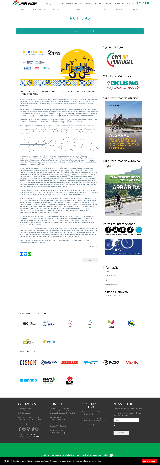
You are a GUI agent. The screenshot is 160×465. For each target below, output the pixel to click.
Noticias (70, 31)
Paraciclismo (103, 9)
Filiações (79, 3)
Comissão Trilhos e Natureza (114, 295)
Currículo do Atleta (111, 284)
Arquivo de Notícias (111, 275)
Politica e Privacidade (81, 455)
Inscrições (119, 3)
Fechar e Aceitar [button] (149, 461)
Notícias (107, 271)
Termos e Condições (95, 455)
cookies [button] (98, 461)
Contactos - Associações (26, 434)
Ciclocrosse (134, 9)
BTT (68, 9)
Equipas (107, 280)
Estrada (56, 9)
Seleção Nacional (38, 9)
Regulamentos (67, 3)
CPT (146, 9)
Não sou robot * (119, 423)
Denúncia (105, 455)
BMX (78, 9)
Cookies (71, 455)
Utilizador (108, 3)
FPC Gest (98, 3)
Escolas (119, 9)
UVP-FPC (22, 9)
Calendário (130, 3)
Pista (89, 9)
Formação (89, 3)
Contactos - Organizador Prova (29, 436)
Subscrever (121, 433)
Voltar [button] (90, 260)
